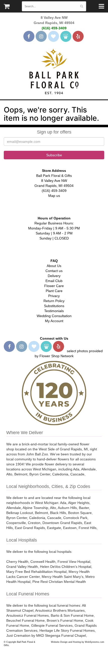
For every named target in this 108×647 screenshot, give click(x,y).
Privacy (54, 296)
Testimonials (54, 311)
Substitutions (54, 306)
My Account (54, 321)
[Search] (81, 6)
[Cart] (7, 7)
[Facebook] (28, 36)
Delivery (54, 276)
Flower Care (54, 286)
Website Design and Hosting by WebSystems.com (77, 642)
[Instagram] (41, 36)
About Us (54, 266)
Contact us (54, 271)
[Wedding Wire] (65, 36)
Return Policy (54, 301)
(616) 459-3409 (54, 28)
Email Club (54, 281)
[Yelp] (78, 36)
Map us (54, 196)
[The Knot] (53, 36)
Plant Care (54, 291)
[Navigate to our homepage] (54, 71)
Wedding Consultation (54, 316)
